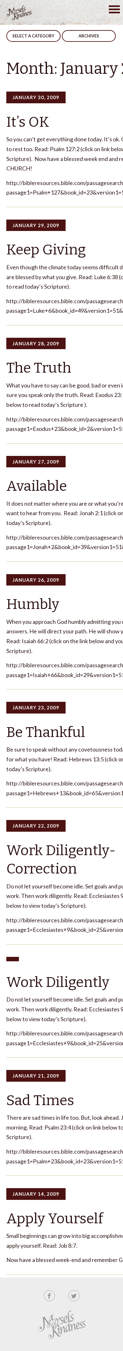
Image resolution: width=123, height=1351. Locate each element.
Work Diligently (57, 982)
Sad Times (40, 1100)
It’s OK (27, 122)
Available (36, 486)
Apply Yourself (54, 1218)
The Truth (38, 367)
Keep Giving (46, 249)
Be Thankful (45, 732)
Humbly (32, 604)
